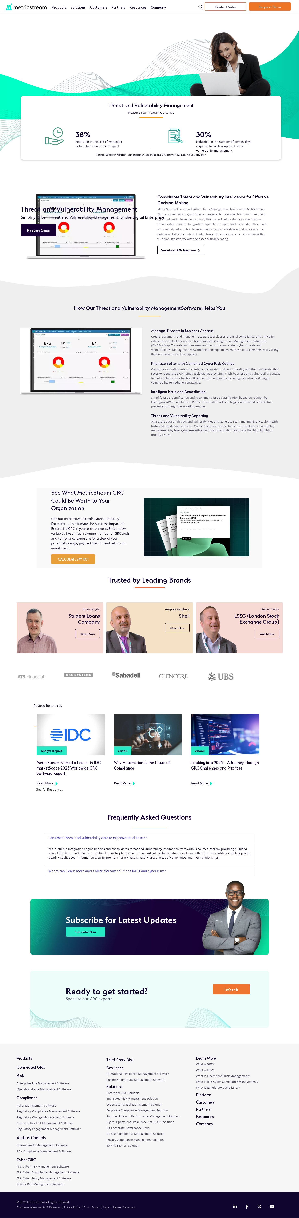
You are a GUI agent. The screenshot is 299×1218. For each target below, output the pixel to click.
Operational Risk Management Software (44, 1089)
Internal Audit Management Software (42, 1145)
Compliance (27, 1097)
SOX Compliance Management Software (44, 1151)
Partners (118, 6)
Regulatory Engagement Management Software (49, 1129)
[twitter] (259, 1207)
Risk (20, 1075)
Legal (106, 1207)
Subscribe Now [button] (85, 932)
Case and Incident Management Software (45, 1123)
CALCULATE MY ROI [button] (73, 558)
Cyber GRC (26, 1159)
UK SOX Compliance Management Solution (135, 1134)
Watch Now (86, 628)
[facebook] (247, 1207)
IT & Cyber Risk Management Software (43, 1166)
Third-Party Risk (120, 1059)
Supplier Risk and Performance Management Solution (143, 1116)
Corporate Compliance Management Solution (137, 1110)
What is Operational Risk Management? (223, 1076)
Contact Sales (226, 6)
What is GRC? (205, 1064)
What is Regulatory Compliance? (218, 1088)
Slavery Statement (124, 1207)
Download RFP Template (182, 251)
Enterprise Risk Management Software (43, 1083)
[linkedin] (235, 1207)
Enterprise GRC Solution (122, 1093)
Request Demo (270, 6)
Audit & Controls (31, 1137)
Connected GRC (31, 1066)
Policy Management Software (36, 1105)
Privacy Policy (72, 1207)
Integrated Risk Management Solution (132, 1098)
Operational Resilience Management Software (137, 1074)
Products (59, 6)
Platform (203, 1094)
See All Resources (49, 789)
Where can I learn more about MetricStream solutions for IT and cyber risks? (107, 871)
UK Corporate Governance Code (128, 1128)
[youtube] (271, 1207)
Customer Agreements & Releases (39, 1207)
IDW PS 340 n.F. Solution (122, 1145)
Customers (98, 6)
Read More (48, 783)
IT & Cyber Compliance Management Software (48, 1172)
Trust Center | (93, 1207)
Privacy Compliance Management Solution (135, 1140)
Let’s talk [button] (231, 989)
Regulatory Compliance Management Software (48, 1111)
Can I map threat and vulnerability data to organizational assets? (97, 838)
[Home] (26, 4)
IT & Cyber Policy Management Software (44, 1178)
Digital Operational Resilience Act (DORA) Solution (140, 1122)
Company (158, 6)
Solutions (78, 6)
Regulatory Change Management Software (45, 1117)
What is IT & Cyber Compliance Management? (227, 1082)
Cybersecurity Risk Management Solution (134, 1104)
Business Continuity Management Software (135, 1080)
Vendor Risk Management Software (40, 1184)
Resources (138, 6)
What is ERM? (205, 1070)
